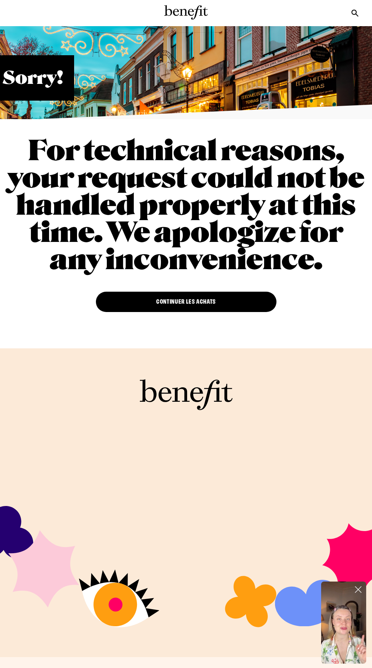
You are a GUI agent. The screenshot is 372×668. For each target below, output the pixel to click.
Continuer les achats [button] (186, 301)
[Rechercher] (360, 12)
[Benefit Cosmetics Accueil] (186, 12)
